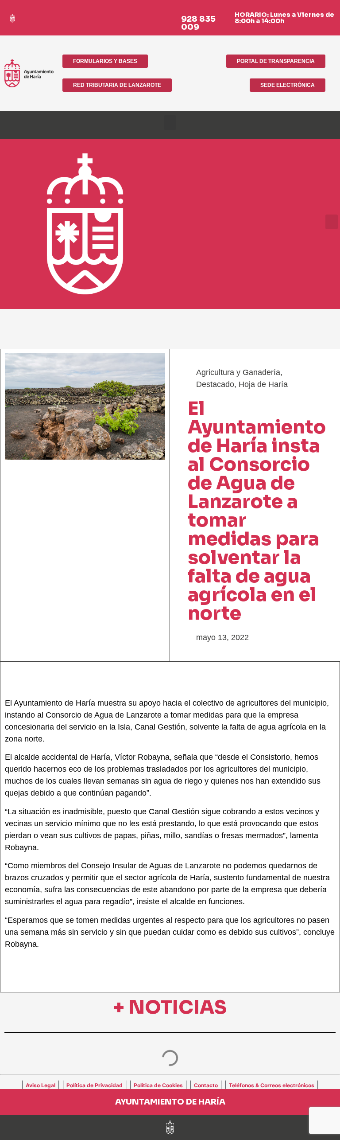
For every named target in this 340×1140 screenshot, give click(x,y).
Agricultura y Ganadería (238, 372)
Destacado (215, 384)
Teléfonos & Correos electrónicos (271, 1085)
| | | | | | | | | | (170, 1084)
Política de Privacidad (94, 1085)
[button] (170, 122)
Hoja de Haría (263, 384)
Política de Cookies (158, 1085)
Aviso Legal (40, 1085)
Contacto (206, 1085)
